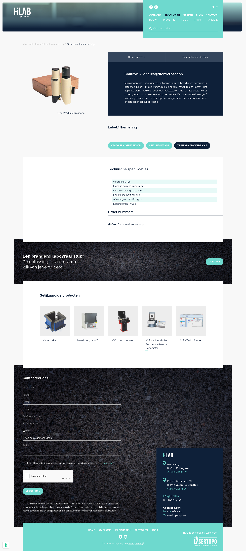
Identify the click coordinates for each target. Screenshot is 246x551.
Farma (198, 19)
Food (184, 19)
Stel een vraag (159, 145)
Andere (213, 19)
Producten (172, 15)
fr (217, 7)
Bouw (153, 19)
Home (91, 530)
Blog (199, 15)
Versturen (33, 491)
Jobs (155, 530)
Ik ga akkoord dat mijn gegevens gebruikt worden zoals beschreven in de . (70, 463)
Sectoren (141, 530)
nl (213, 7)
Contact (212, 15)
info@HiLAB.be (171, 496)
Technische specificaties (195, 57)
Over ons (155, 15)
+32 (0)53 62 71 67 (176, 472)
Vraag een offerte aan (126, 145)
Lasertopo (211, 532)
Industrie (169, 19)
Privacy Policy (135, 543)
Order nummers (136, 57)
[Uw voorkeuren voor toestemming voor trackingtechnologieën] (6, 545)
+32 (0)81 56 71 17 (176, 488)
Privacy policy (106, 463)
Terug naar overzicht (192, 145)
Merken (188, 15)
